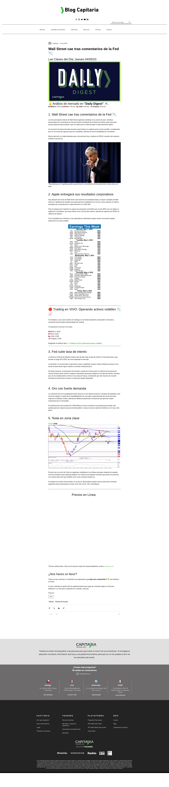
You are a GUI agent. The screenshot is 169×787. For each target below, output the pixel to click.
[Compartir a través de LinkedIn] (59, 541)
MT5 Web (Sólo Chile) (95, 671)
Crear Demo (91, 678)
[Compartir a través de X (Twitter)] (54, 541)
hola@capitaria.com (85, 621)
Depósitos (65, 680)
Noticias (51, 535)
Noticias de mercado (61, 535)
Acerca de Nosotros (43, 671)
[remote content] (84, 497)
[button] (86, 30)
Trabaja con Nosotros (43, 678)
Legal (38, 674)
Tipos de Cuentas (67, 667)
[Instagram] (79, 19)
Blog (114, 671)
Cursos (115, 667)
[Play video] (84, 81)
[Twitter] (82, 19)
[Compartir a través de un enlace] (64, 541)
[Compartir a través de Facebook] (49, 541)
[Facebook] (76, 19)
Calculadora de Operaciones (71, 676)
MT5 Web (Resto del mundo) (97, 674)
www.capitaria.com (112, 709)
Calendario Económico (120, 674)
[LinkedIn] (87, 19)
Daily (51, 530)
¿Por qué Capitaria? (43, 667)
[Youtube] (85, 19)
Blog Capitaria (82, 10)
